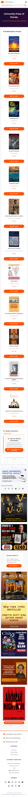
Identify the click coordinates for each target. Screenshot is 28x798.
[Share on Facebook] (5, 488)
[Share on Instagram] (8, 488)
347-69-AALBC (15, 772)
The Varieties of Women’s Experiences (14, 313)
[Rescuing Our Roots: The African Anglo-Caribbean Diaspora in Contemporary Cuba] (14, 174)
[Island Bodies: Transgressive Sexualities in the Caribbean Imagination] (14, 272)
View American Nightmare (14, 722)
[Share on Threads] (12, 488)
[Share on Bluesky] (15, 488)
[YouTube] (9, 782)
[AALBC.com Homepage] (7, 2)
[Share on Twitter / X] (19, 488)
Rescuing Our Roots (14, 183)
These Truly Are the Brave (14, 248)
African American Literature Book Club (11, 794)
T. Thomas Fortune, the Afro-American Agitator (14, 379)
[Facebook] (12, 782)
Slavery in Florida (14, 346)
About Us (14, 750)
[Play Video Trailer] (14, 704)
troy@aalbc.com (14, 770)
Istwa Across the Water (14, 86)
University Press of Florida (18, 21)
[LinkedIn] (12, 786)
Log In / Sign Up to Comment (15, 450)
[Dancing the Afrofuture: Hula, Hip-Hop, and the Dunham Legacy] (14, 44)
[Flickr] (19, 786)
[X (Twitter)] (15, 782)
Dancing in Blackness (14, 151)
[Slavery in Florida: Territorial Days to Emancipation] (14, 337)
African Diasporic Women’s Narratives (14, 216)
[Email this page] (22, 488)
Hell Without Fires (14, 118)
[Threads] (19, 782)
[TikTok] (9, 786)
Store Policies (14, 754)
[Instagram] (5, 782)
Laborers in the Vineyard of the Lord (14, 411)
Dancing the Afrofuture (14, 53)
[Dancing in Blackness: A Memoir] (14, 142)
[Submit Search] (25, 5)
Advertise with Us (14, 765)
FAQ (14, 768)
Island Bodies (14, 281)
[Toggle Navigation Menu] (26, 2)
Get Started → (14, 565)
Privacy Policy (14, 752)
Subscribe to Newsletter (14, 763)
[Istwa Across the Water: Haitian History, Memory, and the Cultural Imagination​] (14, 77)
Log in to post (7, 433)
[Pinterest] (15, 786)
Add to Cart (14, 63)
